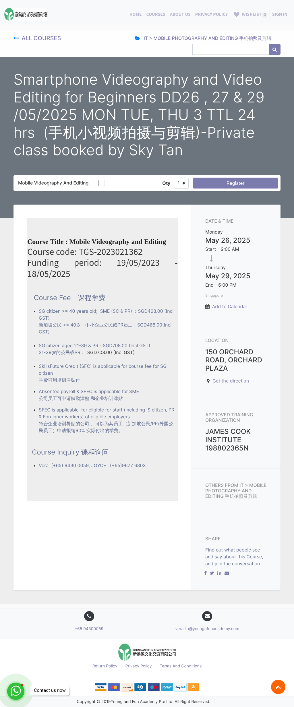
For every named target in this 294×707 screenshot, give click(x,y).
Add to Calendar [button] (229, 306)
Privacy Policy (138, 666)
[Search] (275, 49)
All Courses (42, 38)
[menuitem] (135, 14)
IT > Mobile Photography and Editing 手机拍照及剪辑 (206, 38)
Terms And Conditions (181, 666)
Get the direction (230, 381)
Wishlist (253, 14)
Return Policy (104, 666)
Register (235, 183)
